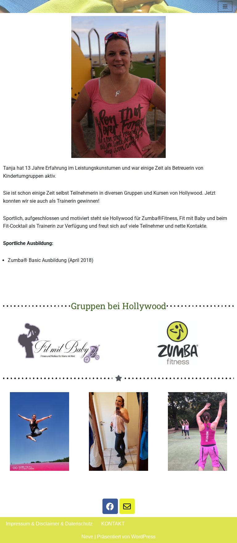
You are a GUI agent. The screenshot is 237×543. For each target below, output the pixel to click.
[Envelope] (127, 506)
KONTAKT (113, 523)
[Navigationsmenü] (225, 6)
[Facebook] (110, 506)
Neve (87, 536)
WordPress (143, 536)
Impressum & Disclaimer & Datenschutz (49, 523)
